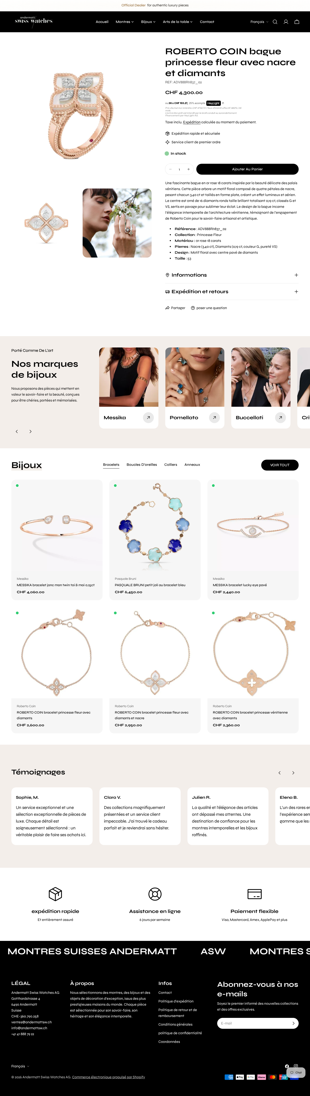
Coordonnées (169, 1041)
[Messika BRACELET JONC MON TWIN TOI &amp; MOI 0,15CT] (57, 525)
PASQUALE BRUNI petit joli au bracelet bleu (150, 585)
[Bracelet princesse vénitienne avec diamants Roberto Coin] (253, 652)
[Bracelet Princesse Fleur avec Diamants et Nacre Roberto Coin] (155, 652)
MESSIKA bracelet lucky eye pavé (240, 585)
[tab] (111, 465)
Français (257, 22)
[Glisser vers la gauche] (16, 431)
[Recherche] (275, 21)
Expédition (192, 122)
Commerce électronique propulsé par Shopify (108, 1077)
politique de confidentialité (180, 1033)
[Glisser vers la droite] (30, 431)
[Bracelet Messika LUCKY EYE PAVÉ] (253, 525)
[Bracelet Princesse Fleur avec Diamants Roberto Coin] (57, 652)
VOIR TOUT (280, 465)
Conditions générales (175, 1024)
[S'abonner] (293, 1023)
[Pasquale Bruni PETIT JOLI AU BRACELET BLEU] (155, 525)
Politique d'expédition (176, 1001)
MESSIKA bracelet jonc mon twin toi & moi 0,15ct (56, 585)
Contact (165, 992)
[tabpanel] (155, 606)
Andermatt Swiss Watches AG (46, 1077)
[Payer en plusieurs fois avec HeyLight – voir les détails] (223, 103)
